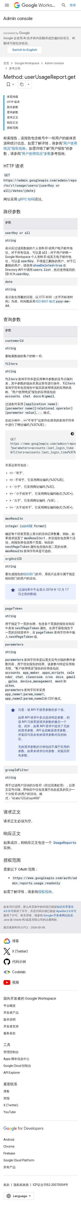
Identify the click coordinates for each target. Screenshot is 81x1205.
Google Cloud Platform (18, 1160)
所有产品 (9, 1167)
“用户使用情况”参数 (36, 154)
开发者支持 (11, 1026)
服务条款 (9, 1033)
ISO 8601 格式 (45, 301)
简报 (6, 1098)
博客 (6, 1091)
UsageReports (65, 843)
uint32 (27, 526)
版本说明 (9, 1019)
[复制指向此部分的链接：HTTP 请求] (28, 166)
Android (8, 1139)
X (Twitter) (10, 1105)
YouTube (9, 1112)
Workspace (48, 5)
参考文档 (14, 68)
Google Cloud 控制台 (17, 1065)
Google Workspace (27, 63)
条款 (6, 1184)
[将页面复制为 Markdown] (22, 84)
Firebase (9, 1153)
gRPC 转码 (26, 199)
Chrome (8, 1146)
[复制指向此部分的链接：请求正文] (25, 812)
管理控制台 (11, 1052)
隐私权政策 (21, 1184)
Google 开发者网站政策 (58, 915)
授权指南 (45, 892)
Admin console (18, 18)
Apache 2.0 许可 (66, 911)
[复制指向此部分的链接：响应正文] (25, 833)
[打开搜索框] (63, 5)
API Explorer (11, 1072)
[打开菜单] (7, 5)
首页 (6, 63)
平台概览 (9, 1005)
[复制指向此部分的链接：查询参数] (25, 319)
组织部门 (29, 574)
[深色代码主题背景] (72, 433)
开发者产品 (11, 1012)
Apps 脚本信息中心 (16, 1059)
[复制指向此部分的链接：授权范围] (25, 860)
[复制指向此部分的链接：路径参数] (25, 212)
